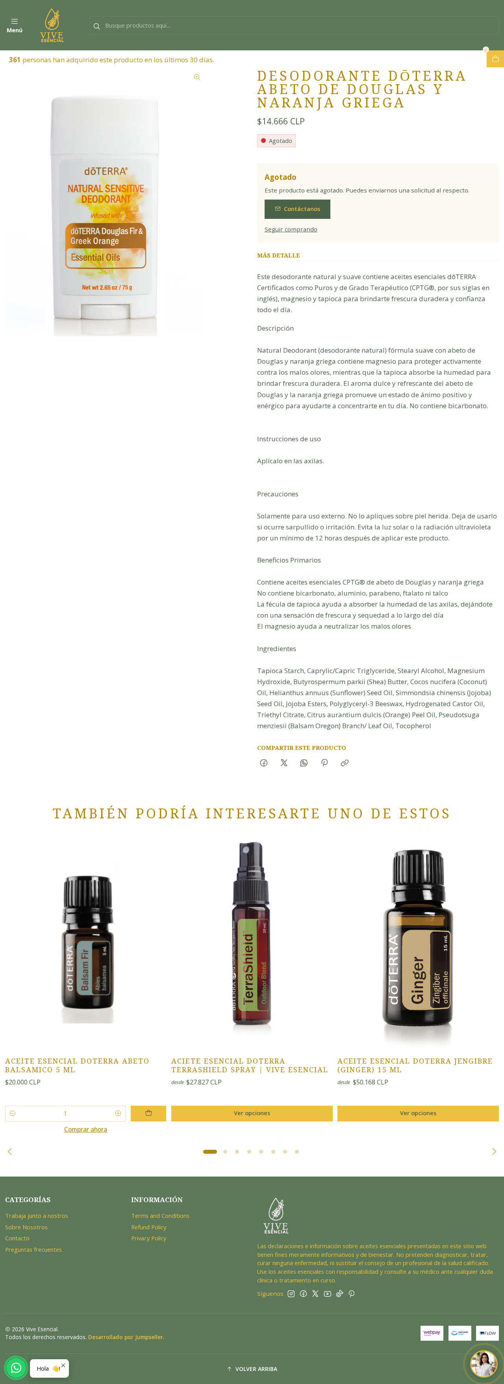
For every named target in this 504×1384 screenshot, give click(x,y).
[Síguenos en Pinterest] (351, 1294)
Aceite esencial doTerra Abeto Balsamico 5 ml (77, 1065)
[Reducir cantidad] (13, 1113)
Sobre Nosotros (26, 1227)
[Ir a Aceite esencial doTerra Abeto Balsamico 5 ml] (86, 942)
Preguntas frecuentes (33, 1249)
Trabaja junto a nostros (36, 1215)
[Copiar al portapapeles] (344, 763)
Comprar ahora (85, 1129)
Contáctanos (302, 209)
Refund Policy (148, 1227)
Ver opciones (252, 1113)
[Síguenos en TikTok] (339, 1294)
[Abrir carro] (495, 58)
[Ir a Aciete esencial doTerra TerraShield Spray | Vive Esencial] (252, 942)
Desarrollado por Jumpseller (125, 1337)
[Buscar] (96, 26)
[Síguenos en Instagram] (291, 1294)
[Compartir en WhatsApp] (304, 763)
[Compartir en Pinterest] (324, 763)
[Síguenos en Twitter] (315, 1294)
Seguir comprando (291, 229)
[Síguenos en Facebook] (303, 1294)
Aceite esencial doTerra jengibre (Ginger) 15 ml (415, 1065)
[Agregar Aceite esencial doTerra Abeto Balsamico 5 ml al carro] (148, 1113)
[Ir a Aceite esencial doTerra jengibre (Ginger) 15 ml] (418, 942)
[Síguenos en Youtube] (327, 1294)
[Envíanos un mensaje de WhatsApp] (16, 1368)
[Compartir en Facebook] (264, 763)
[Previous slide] (11, 1151)
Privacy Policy (148, 1238)
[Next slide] (493, 1151)
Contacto (17, 1238)
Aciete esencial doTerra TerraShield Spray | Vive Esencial (249, 1065)
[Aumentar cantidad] (118, 1113)
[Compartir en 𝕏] (284, 763)
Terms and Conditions (160, 1215)
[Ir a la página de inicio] (52, 25)
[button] (210, 1151)
